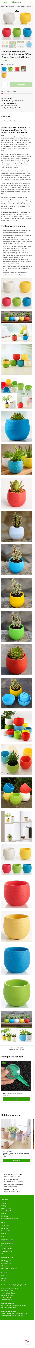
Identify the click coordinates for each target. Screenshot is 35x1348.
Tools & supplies (6, 1248)
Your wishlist (5, 1231)
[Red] (17, 69)
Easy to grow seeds (7, 1243)
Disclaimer (4, 1216)
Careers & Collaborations (9, 1218)
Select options (16, 1160)
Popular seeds (6, 1246)
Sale (2, 1253)
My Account (5, 1228)
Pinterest (4, 1278)
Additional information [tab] (9, 121)
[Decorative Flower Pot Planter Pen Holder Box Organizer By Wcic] (16, 1134)
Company (4, 1203)
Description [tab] (5, 116)
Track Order (5, 1226)
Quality (3, 1206)
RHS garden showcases (9, 1268)
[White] (23, 69)
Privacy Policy (6, 1208)
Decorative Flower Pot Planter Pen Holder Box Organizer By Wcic (16, 1153)
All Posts (4, 1266)
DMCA (3, 1213)
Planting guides (6, 1261)
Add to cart (21, 85)
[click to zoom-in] (16, 24)
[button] (7, 83)
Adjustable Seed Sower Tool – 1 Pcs (13, 1093)
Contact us (5, 1233)
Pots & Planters (20, 6)
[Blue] (4, 69)
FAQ (2, 1236)
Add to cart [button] (16, 1099)
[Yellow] (4, 75)
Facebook (4, 1276)
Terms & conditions (7, 1211)
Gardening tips (6, 1263)
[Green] (10, 69)
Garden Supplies (10, 6)
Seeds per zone (6, 1251)
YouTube (4, 1281)
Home (3, 6)
